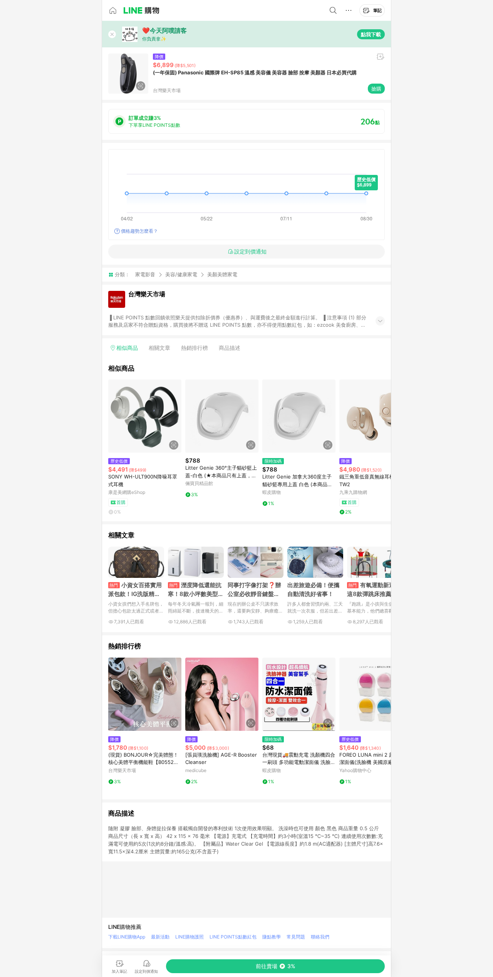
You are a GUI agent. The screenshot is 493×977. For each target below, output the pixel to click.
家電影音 (145, 274)
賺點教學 (271, 937)
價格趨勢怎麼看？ (139, 231)
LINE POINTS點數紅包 (233, 937)
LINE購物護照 (189, 937)
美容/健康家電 (181, 274)
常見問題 (296, 937)
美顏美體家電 (222, 274)
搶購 (376, 89)
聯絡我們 (320, 937)
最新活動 (160, 937)
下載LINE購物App (126, 937)
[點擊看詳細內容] (144, 416)
